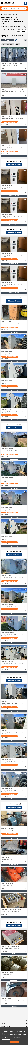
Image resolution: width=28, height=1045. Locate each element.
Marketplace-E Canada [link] (14, 127)
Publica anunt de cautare (14, 164)
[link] (14, 54)
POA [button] (2, 68)
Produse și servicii (6, 1026)
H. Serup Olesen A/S (13, 864)
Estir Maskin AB (13, 980)
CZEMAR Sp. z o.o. (14, 1006)
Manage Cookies (12, 1037)
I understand (14, 1042)
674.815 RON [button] (4, 358)
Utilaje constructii (9, 14)
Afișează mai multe (22, 31)
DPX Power (13, 98)
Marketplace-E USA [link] (14, 332)
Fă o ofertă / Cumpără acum (9, 122)
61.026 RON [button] (4, 329)
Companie (3, 1023)
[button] (7, 40)
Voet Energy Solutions (14, 71)
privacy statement (6, 1039)
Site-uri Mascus (8, 1020)
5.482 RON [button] (4, 1003)
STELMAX (14, 917)
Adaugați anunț (25, 3)
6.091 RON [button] (4, 914)
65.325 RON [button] (4, 124)
